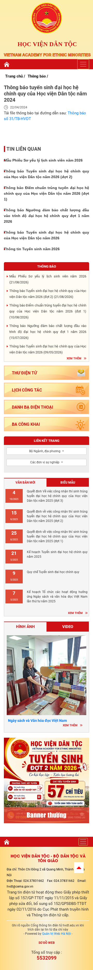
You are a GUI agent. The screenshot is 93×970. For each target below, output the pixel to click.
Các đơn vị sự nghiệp (45, 462)
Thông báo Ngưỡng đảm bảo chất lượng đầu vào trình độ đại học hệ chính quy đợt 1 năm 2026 (46, 216)
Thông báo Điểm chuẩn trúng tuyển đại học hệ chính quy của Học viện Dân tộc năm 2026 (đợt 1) (46, 193)
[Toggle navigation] (83, 64)
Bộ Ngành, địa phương (45, 451)
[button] (79, 867)
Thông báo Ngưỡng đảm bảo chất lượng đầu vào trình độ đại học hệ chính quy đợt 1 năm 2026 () (47, 332)
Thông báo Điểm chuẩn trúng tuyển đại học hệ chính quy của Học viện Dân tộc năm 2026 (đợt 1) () (47, 311)
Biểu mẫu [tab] (67, 482)
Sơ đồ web (46, 943)
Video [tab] (67, 626)
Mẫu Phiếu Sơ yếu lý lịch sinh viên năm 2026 (43, 160)
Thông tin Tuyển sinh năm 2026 (32, 249)
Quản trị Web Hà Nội (56, 934)
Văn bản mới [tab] (25, 482)
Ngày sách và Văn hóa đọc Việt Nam (37, 720)
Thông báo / (38, 76)
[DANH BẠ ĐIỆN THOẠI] (46, 413)
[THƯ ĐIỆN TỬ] (46, 379)
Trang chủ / (15, 76)
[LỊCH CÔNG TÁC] (46, 396)
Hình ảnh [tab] (25, 626)
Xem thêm (74, 358)
